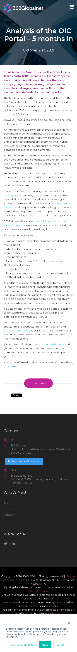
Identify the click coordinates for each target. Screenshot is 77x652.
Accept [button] (45, 644)
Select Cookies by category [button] (23, 644)
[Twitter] (6, 544)
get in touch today (52, 344)
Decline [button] (60, 644)
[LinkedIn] (14, 544)
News (7, 509)
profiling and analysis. (17, 330)
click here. (10, 366)
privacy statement (38, 591)
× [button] (69, 621)
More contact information (24, 461)
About (7, 503)
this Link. (56, 613)
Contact (8, 514)
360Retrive (10, 195)
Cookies (71, 576)
